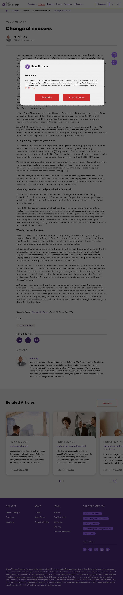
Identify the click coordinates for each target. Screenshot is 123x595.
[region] (62, 82)
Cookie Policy (30, 88)
